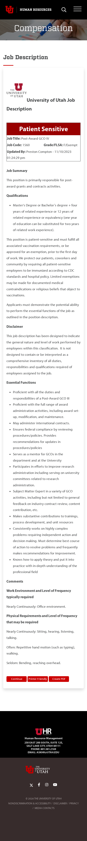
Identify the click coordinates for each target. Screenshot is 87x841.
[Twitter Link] (31, 785)
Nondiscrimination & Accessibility (29, 803)
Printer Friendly (38, 679)
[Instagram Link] (46, 785)
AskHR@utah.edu (48, 752)
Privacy (74, 803)
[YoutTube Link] (55, 785)
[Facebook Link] (39, 785)
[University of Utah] (43, 770)
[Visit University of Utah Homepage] (9, 10)
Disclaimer (60, 803)
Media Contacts (44, 808)
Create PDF (59, 679)
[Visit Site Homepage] (43, 731)
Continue (16, 679)
